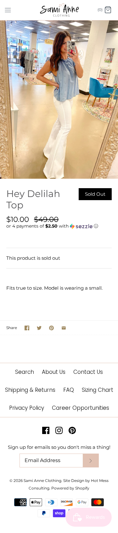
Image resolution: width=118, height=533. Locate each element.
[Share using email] (63, 328)
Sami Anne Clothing (42, 480)
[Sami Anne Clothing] (59, 10)
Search (24, 372)
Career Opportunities (80, 408)
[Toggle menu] (8, 10)
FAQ (68, 390)
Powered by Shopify (70, 488)
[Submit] (90, 460)
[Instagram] (59, 430)
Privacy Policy (26, 408)
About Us (53, 372)
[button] (59, 226)
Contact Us (88, 372)
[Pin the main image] (51, 328)
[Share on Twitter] (39, 328)
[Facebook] (45, 430)
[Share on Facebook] (27, 328)
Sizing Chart (97, 390)
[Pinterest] (72, 430)
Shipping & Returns (30, 390)
